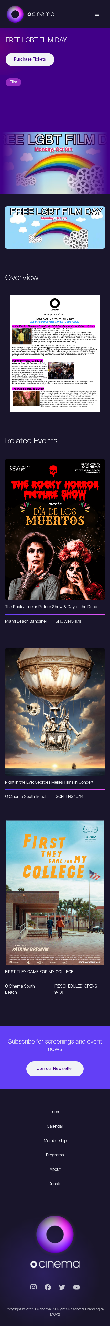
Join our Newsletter (55, 1069)
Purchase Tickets (30, 59)
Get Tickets (55, 519)
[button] (97, 14)
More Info (55, 540)
